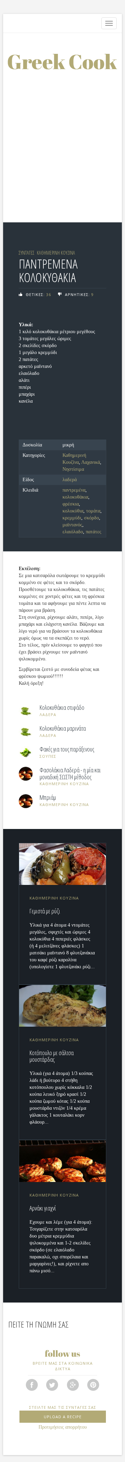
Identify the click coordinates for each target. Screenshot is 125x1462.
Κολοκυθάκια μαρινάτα (63, 728)
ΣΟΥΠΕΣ (48, 756)
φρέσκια (70, 504)
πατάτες (93, 531)
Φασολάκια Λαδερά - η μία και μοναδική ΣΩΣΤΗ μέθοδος (70, 774)
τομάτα (93, 511)
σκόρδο (91, 517)
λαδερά (69, 479)
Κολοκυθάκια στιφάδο (62, 707)
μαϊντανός (72, 524)
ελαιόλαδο (72, 531)
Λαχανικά (90, 462)
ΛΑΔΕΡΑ (48, 714)
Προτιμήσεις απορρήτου (63, 1427)
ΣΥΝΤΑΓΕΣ (26, 252)
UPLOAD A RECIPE (63, 1416)
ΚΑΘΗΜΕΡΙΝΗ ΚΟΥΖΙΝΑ (56, 252)
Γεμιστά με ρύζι (45, 911)
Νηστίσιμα (73, 469)
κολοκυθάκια (75, 497)
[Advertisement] (62, 135)
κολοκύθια (72, 511)
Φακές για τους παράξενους (67, 749)
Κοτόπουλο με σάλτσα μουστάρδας (52, 1056)
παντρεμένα (73, 490)
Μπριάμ (48, 797)
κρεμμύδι (71, 517)
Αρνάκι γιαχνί (43, 1208)
